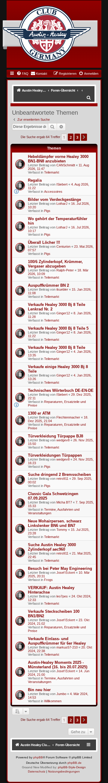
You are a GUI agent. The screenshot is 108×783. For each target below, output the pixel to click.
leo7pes (62, 596)
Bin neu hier (39, 690)
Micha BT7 (64, 502)
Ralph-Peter (65, 270)
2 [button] (71, 137)
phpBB (38, 757)
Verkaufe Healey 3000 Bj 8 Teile (56, 347)
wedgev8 (63, 440)
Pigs (47, 211)
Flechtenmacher (68, 417)
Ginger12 (63, 313)
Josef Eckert (65, 572)
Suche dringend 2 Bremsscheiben (59, 474)
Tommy (61, 529)
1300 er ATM (39, 413)
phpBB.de (75, 762)
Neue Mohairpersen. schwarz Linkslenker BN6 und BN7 (55, 523)
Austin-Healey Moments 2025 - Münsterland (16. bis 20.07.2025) (57, 664)
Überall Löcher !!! (44, 242)
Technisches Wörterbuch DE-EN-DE (61, 390)
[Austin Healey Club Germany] (47, 34)
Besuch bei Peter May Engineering (60, 568)
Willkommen (53, 701)
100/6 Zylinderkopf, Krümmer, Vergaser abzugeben (55, 263)
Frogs (48, 580)
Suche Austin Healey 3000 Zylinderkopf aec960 (52, 547)
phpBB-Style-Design (72, 767)
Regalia (35, 180)
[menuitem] (22, 73)
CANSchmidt (65, 165)
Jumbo (61, 694)
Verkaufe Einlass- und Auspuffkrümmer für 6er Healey (57, 640)
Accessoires (53, 191)
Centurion (63, 246)
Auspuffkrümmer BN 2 (48, 285)
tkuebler (62, 289)
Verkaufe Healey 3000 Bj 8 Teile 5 (58, 328)
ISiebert (62, 184)
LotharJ (62, 203)
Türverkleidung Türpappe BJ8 (55, 436)
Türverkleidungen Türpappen (55, 455)
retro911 (62, 478)
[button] (84, 137)
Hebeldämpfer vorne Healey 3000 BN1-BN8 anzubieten (58, 158)
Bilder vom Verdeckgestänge (54, 199)
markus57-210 (67, 647)
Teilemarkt (51, 172)
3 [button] (77, 137)
